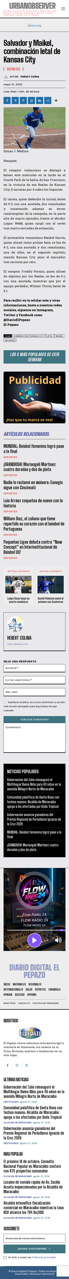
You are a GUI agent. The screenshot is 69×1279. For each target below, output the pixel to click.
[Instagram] (17, 1065)
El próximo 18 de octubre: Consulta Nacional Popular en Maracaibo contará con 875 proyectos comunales (32, 1166)
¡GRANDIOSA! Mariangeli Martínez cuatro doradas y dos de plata (30, 467)
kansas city (37, 336)
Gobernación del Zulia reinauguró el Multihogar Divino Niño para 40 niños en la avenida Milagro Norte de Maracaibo (34, 784)
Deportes (10, 457)
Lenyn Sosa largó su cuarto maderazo (18, 600)
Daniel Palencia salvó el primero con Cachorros (51, 600)
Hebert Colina (30, 76)
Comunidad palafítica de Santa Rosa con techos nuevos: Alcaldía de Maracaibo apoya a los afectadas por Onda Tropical (33, 802)
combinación (21, 336)
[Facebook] (7, 100)
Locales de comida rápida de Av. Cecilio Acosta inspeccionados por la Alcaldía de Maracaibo (33, 1187)
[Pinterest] (23, 100)
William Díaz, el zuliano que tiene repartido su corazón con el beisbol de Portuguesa (34, 524)
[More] (56, 100)
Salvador (10, 340)
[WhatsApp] (31, 100)
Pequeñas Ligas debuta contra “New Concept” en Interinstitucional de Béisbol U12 (33, 547)
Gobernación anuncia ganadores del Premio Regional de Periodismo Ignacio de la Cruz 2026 (34, 819)
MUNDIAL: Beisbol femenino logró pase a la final (34, 449)
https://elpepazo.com (17, 644)
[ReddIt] (47, 100)
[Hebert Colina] (7, 76)
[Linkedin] (39, 100)
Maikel (59, 336)
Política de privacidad (43, 1257)
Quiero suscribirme (32, 1248)
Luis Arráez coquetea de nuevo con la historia (33, 503)
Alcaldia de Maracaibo (18, 1122)
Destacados (11, 1102)
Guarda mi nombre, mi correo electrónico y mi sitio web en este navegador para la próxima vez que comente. (34, 706)
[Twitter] (15, 100)
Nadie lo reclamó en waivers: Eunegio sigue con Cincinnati (33, 485)
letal (50, 336)
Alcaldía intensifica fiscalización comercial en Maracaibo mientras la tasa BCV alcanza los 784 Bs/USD (34, 1208)
